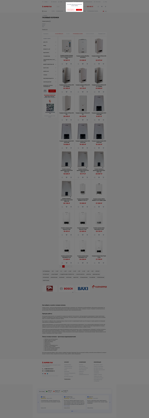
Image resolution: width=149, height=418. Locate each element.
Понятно (79, 9)
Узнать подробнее (71, 9)
